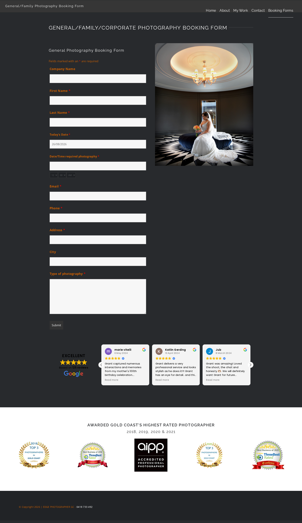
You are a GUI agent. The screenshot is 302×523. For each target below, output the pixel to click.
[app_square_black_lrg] (150, 440)
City (53, 252)
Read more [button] (111, 380)
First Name (60, 91)
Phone (56, 208)
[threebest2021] (267, 441)
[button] (250, 364)
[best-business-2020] (209, 443)
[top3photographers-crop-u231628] (34, 443)
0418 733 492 (84, 506)
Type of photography (67, 274)
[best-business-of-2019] (92, 443)
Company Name (62, 69)
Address (57, 230)
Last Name (60, 112)
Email (56, 186)
